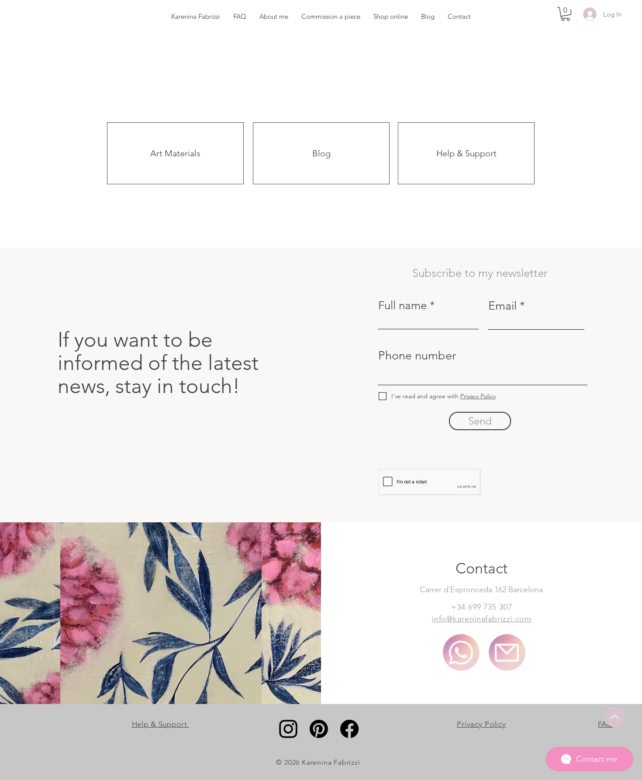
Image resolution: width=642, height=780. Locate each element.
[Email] (507, 652)
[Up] (614, 717)
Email (502, 306)
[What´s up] (461, 652)
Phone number (417, 356)
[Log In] (588, 14)
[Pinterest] (319, 729)
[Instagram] (288, 729)
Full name (402, 305)
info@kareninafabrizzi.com (482, 619)
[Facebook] (349, 729)
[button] (565, 14)
